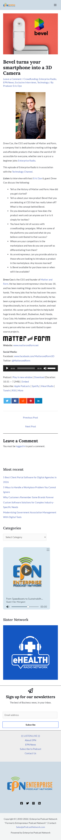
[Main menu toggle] (55, 5)
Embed (25, 381)
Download (39, 377)
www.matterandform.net (26, 345)
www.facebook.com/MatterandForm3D (34, 356)
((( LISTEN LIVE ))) (30, 735)
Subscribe (30, 724)
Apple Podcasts (22, 386)
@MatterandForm (21, 360)
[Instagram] (33, 803)
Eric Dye (37, 178)
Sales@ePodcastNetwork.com (30, 827)
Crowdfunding (30, 79)
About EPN (30, 740)
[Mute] (45, 368)
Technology (43, 82)
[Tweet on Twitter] (7, 400)
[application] (30, 368)
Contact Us (30, 753)
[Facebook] (21, 803)
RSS (14, 390)
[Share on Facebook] (15, 400)
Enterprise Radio (47, 79)
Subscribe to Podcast (30, 748)
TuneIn (6, 390)
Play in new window (22, 377)
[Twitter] (27, 803)
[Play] (7, 368)
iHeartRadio (47, 386)
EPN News (8, 82)
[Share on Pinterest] (31, 400)
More (20, 390)
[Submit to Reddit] (23, 400)
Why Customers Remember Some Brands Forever (28, 497)
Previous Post (30, 417)
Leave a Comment (12, 79)
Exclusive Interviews (25, 82)
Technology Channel (22, 171)
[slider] (52, 368)
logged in (20, 446)
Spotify (35, 386)
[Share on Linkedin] (38, 400)
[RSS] (39, 803)
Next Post (30, 426)
